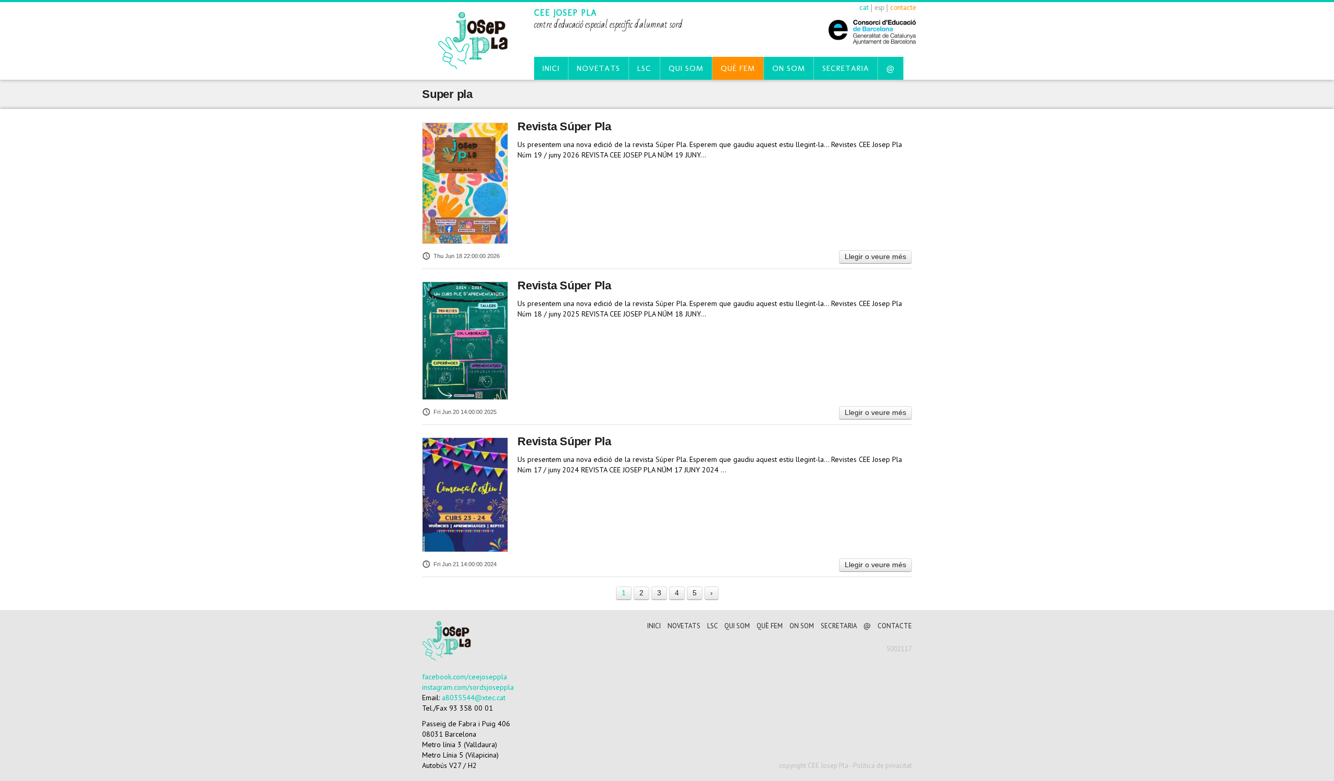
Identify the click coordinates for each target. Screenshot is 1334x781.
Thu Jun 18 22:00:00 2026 (467, 256)
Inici (551, 68)
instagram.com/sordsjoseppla (468, 687)
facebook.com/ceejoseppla (464, 676)
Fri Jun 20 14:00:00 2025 (465, 412)
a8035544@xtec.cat (473, 697)
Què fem (738, 68)
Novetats (598, 68)
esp (879, 7)
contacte (903, 7)
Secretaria (845, 68)
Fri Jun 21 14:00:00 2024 (465, 564)
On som (788, 68)
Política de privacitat (882, 765)
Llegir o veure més (875, 256)
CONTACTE (895, 625)
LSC (644, 68)
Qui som (686, 68)
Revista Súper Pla (564, 126)
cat (864, 7)
